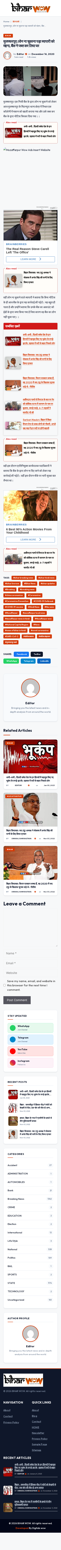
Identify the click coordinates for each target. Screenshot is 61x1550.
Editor (20, 54)
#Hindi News (33, 607)
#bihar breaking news (23, 578)
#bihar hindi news (46, 578)
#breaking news (27, 589)
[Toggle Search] (57, 8)
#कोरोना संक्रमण (44, 636)
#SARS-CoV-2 (11, 636)
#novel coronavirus (40, 630)
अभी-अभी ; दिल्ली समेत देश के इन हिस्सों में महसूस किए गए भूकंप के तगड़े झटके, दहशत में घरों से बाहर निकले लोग (40, 131)
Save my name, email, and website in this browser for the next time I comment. (31, 985)
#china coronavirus (14, 595)
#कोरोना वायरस (28, 636)
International (15, 1232)
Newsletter (38, 1432)
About (6, 1410)
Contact (8, 1416)
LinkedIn (44, 661)
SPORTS (12, 1274)
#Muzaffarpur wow (43, 619)
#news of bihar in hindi (15, 630)
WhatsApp (11, 661)
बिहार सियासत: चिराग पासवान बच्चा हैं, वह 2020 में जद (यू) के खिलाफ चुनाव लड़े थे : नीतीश (39, 447)
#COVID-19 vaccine (14, 607)
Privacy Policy (11, 1422)
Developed (22, 1528)
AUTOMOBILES (16, 1182)
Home (6, 21)
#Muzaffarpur (11, 613)
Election (12, 1224)
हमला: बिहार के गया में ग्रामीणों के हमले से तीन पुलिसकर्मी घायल (36, 1119)
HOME (35, 1427)
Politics (11, 1257)
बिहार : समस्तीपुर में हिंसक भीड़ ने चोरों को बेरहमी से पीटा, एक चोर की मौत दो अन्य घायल (36, 1107)
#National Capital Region (16, 625)
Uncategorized (16, 1299)
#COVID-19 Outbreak (43, 601)
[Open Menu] (4, 8)
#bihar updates (48, 583)
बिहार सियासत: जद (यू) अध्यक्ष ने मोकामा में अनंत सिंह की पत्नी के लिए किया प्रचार (38, 277)
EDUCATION (15, 1215)
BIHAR (16, 21)
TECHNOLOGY (16, 1291)
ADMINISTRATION (18, 1173)
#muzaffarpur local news (34, 613)
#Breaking (10, 589)
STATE (11, 1283)
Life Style (13, 1240)
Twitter (37, 654)
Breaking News (16, 1198)
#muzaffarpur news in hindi (17, 619)
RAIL (10, 1266)
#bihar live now (12, 583)
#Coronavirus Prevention (16, 601)
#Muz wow (49, 607)
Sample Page (39, 1444)
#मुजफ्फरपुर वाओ (11, 642)
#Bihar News (30, 583)
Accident (12, 1165)
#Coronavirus (34, 595)
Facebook (22, 654)
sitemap (36, 1450)
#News (36, 625)
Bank (10, 1190)
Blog (34, 1415)
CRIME (11, 1207)
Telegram (29, 661)
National (12, 1249)
